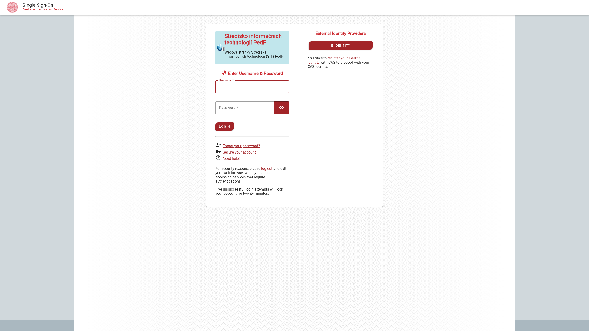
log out (266, 168)
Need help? (232, 158)
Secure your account (239, 152)
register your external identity (334, 60)
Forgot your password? (241, 146)
